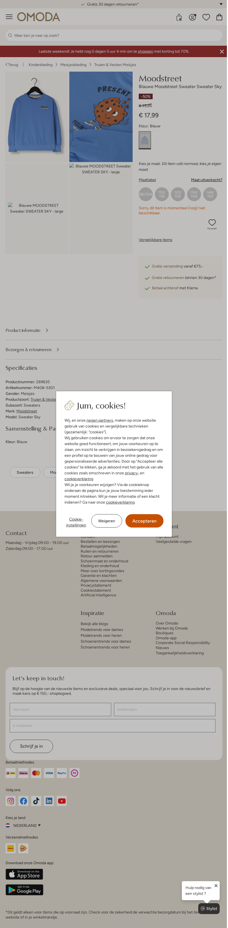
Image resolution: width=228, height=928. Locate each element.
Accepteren (142, 521)
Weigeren (104, 521)
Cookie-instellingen (74, 522)
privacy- (130, 473)
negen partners (98, 420)
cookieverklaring (77, 479)
